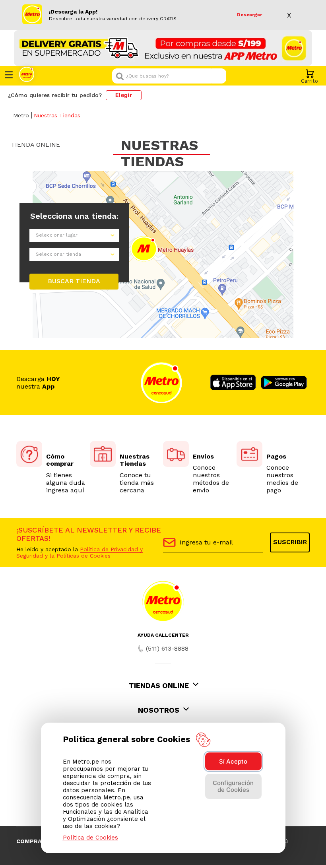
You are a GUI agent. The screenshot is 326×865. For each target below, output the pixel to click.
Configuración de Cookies (233, 786)
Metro (21, 115)
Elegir (123, 94)
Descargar (249, 14)
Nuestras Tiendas (57, 115)
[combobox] (169, 76)
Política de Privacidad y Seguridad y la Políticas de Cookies (79, 552)
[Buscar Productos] (218, 76)
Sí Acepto (233, 761)
